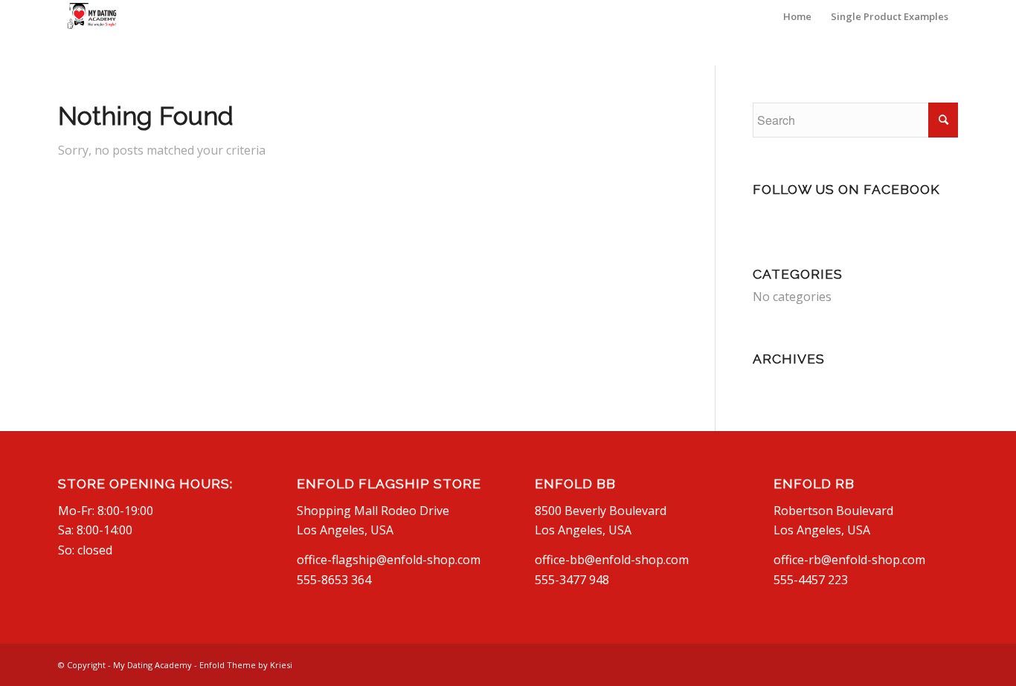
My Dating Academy (152, 664)
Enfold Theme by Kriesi (245, 664)
